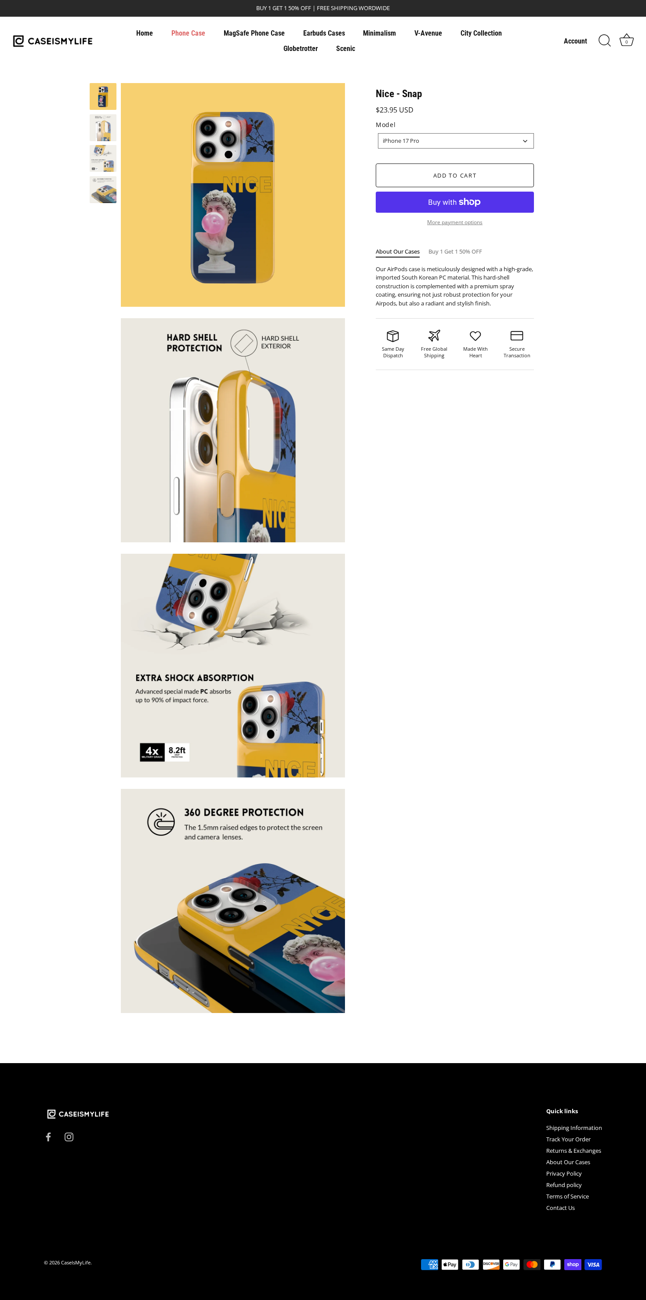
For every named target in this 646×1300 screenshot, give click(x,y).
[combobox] (456, 141)
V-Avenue (428, 33)
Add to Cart (455, 175)
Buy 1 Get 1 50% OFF (455, 251)
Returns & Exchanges (573, 1151)
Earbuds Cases (324, 33)
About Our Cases (398, 251)
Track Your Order (568, 1139)
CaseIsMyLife (76, 1262)
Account (575, 41)
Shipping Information (574, 1128)
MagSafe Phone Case (254, 33)
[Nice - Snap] (103, 96)
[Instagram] (69, 1136)
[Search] (604, 41)
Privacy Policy (564, 1173)
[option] (103, 97)
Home (144, 33)
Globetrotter (300, 48)
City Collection (481, 33)
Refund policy (564, 1185)
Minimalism (379, 33)
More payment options (455, 221)
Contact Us (560, 1208)
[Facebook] (48, 1136)
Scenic (345, 48)
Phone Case (188, 33)
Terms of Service (567, 1196)
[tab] (402, 251)
